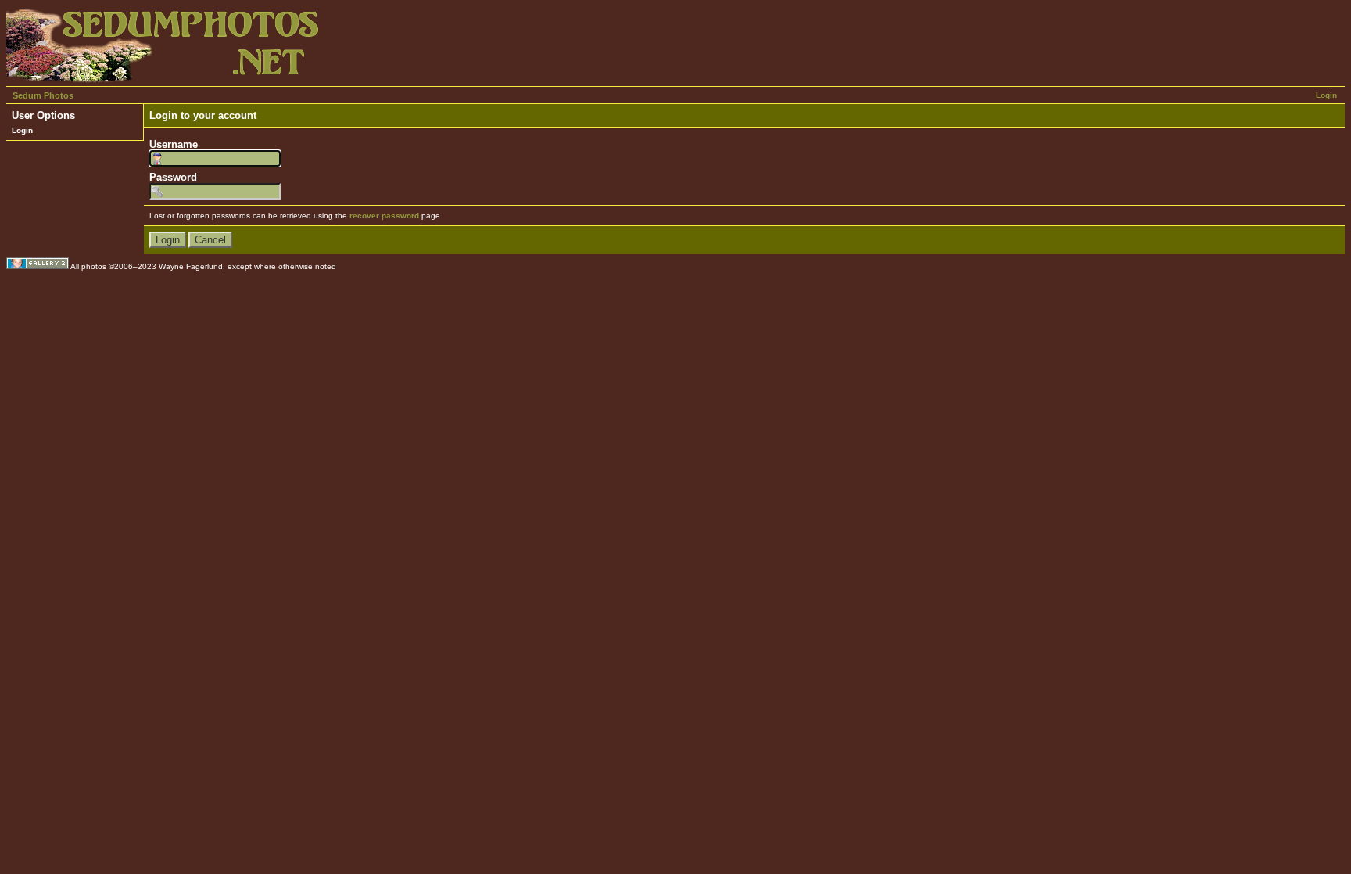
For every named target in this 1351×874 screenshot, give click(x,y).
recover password (384, 215)
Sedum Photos (43, 95)
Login (1326, 95)
